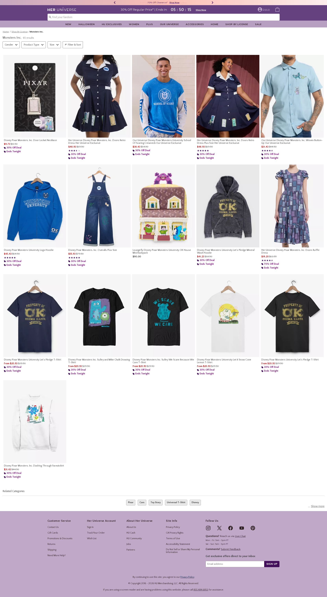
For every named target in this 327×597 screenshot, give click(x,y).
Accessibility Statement (178, 544)
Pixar (130, 502)
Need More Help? (57, 555)
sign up (271, 564)
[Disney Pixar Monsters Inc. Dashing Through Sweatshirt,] (34, 421)
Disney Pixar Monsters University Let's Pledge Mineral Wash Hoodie (226, 251)
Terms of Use (173, 538)
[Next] (212, 2)
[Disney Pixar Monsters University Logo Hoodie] (34, 206)
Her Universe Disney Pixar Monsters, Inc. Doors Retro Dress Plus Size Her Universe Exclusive (225, 141)
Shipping (52, 549)
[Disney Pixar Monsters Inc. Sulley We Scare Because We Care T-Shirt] (163, 315)
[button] (264, 9)
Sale (258, 24)
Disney (195, 502)
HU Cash (131, 532)
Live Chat (240, 536)
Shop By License (236, 24)
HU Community (134, 538)
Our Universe (169, 24)
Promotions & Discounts (60, 538)
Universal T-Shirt (176, 502)
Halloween (86, 24)
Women (134, 24)
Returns (51, 544)
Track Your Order (96, 532)
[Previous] (114, 2)
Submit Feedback (230, 549)
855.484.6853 (200, 589)
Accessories (195, 24)
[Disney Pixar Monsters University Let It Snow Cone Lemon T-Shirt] (227, 315)
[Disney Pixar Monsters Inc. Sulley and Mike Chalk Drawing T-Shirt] (99, 315)
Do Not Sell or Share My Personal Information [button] (183, 551)
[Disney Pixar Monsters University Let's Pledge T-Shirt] (34, 315)
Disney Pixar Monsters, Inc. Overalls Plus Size (92, 250)
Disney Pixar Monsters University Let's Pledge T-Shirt (32, 359)
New (68, 24)
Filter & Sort (74, 44)
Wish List (91, 538)
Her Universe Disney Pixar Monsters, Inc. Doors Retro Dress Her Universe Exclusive (97, 141)
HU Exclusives (112, 24)
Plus (149, 24)
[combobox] (164, 17)
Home (214, 24)
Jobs (129, 544)
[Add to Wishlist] (62, 58)
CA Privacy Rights (174, 532)
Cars (142, 502)
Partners (131, 549)
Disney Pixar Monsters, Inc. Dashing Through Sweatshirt (34, 465)
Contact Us (53, 527)
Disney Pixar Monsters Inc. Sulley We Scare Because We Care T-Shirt (163, 361)
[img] (208, 528)
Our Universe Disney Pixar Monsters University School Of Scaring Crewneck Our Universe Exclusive (162, 141)
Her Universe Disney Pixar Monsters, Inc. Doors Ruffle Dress (290, 251)
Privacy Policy (173, 527)
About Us (131, 527)
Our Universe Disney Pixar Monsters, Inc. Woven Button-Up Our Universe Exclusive (292, 141)
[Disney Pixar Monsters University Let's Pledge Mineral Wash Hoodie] (227, 206)
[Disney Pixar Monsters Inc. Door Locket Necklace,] (34, 96)
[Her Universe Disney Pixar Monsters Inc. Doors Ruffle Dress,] (292, 206)
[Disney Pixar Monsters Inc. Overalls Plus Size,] (99, 206)
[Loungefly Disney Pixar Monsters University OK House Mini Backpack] (163, 206)
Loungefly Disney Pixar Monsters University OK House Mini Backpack (162, 251)
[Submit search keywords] (50, 17)
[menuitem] (277, 9)
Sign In (90, 527)
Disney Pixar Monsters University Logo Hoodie (29, 250)
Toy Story (156, 502)
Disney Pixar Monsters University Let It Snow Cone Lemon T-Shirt (224, 361)
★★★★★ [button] (72, 150)
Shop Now (174, 3)
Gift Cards (53, 532)
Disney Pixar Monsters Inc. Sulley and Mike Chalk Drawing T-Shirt (99, 361)
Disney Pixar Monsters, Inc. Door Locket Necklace (30, 140)
